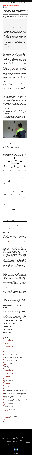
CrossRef (10, 340)
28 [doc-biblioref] (14, 280)
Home (5, 2)
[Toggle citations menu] (6, 373)
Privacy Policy (17, 453)
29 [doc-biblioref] (16, 286)
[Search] (29, 0)
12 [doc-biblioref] (6, 66)
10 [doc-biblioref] (25, 58)
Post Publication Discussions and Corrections (21, 440)
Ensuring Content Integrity (15, 437)
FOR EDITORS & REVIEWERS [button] (19, 2)
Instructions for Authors (9, 442)
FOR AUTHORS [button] (24, 2)
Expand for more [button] (24, 197)
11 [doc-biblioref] (11, 59)
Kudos (26, 441)
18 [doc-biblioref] (8, 241)
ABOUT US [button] (8, 2)
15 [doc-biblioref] (19, 68)
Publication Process (15, 442)
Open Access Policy (2, 438)
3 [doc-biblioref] (7, 277)
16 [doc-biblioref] (5, 73)
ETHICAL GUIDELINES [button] (13, 2)
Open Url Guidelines (2, 439)
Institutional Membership (9, 441)
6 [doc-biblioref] (6, 57)
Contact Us (19, 453)
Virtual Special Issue (15, 440)
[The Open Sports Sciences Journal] (16, 449)
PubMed (12, 340)
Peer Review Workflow (15, 441)
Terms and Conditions (13, 453)
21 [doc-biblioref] (20, 251)
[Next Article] (28, 17)
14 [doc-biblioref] (18, 68)
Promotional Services (28, 442)
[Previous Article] (27, 17)
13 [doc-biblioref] (13, 68)
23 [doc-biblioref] (14, 279)
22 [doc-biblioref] (24, 251)
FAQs (1, 437)
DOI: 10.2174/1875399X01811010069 (23, 16)
